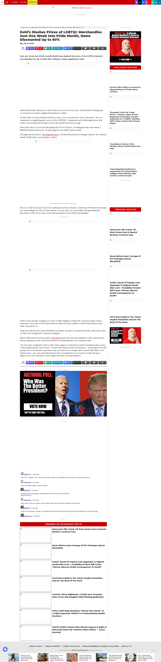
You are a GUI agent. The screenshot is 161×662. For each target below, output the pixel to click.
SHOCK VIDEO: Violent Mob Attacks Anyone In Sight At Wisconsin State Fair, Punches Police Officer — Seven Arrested (79, 629)
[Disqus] (63, 446)
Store (23, 2)
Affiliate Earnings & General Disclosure (100, 646)
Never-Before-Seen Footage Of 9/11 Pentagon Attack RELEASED (125, 259)
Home (15, 2)
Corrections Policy (71, 646)
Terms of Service (52, 646)
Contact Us (126, 646)
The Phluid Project (50, 134)
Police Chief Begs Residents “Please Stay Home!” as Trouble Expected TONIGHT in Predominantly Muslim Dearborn (78, 613)
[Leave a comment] (5, 649)
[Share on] (86, 48)
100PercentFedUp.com (80, 650)
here (82, 27)
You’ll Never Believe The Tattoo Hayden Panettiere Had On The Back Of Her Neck (125, 319)
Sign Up (32, 2)
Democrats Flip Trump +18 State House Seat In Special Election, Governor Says (123, 232)
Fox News (56, 338)
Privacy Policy (36, 646)
